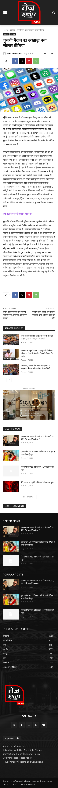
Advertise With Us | (13, 750)
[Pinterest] (29, 61)
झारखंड (12, 30)
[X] (22, 61)
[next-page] (9, 380)
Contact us (20, 746)
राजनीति (12, 34)
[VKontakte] (44, 725)
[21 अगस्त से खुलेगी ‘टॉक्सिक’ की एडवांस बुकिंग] (11, 486)
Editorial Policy (32, 754)
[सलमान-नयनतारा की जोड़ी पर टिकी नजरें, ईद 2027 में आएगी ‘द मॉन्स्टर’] (11, 440)
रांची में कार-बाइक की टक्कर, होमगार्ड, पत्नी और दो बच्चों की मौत (43, 315)
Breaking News (9, 359)
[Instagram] (36, 725)
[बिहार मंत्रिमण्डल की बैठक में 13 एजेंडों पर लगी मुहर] (11, 471)
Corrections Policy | (13, 754)
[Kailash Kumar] (5, 53)
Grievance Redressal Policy (17, 757)
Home (5, 30)
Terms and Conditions (31, 761)
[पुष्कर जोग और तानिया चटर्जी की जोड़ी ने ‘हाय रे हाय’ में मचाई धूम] (11, 455)
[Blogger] (14, 725)
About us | (8, 746)
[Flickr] (29, 725)
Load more (28, 497)
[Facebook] (15, 61)
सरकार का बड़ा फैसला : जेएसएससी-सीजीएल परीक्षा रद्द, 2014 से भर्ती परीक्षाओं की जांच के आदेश (36, 353)
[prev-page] (5, 380)
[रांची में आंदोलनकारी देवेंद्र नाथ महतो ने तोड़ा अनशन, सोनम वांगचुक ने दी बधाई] (11, 339)
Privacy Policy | (11, 761)
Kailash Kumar (15, 53)
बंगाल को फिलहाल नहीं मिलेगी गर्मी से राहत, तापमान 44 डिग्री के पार (15, 315)
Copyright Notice (33, 750)
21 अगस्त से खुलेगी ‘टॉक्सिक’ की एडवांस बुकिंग (38, 482)
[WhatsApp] (36, 61)
